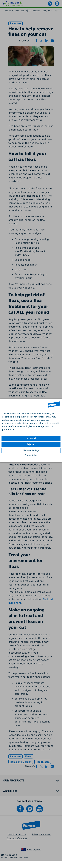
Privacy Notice (31, 455)
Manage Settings (31, 450)
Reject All (31, 444)
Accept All (31, 438)
